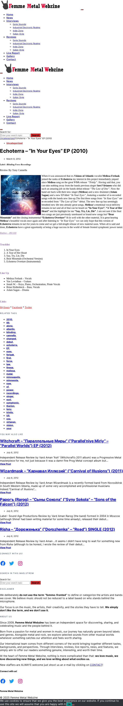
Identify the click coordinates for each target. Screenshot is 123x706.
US (7, 415)
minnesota (12, 380)
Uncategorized (7, 138)
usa (8, 418)
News (9, 17)
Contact (11, 59)
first (8, 357)
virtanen (11, 422)
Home (9, 14)
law (8, 364)
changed (11, 338)
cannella (11, 335)
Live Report (13, 52)
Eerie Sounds (19, 24)
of (7, 386)
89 (7, 322)
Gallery (10, 56)
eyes (9, 351)
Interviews (12, 20)
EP (7, 348)
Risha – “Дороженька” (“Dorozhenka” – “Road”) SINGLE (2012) (57, 529)
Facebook (17, 307)
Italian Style (18, 34)
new (8, 383)
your (9, 428)
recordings (12, 393)
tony (8, 409)
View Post (5, 464)
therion (10, 406)
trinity (9, 412)
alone (9, 325)
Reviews (11, 36)
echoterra (11, 345)
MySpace (5, 307)
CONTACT (96, 664)
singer (9, 396)
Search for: (5, 132)
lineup (9, 367)
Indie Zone (18, 30)
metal (9, 373)
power (9, 390)
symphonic (12, 402)
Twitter (28, 307)
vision (9, 425)
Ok (69, 704)
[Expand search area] (1, 73)
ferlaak (10, 354)
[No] (73, 705)
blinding (11, 332)
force (9, 361)
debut (9, 341)
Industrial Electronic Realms (26, 27)
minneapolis (13, 377)
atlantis (10, 329)
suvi (8, 399)
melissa (10, 370)
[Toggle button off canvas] (82, 9)
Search (35, 135)
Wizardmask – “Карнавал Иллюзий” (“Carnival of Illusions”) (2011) (61, 471)
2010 (9, 319)
